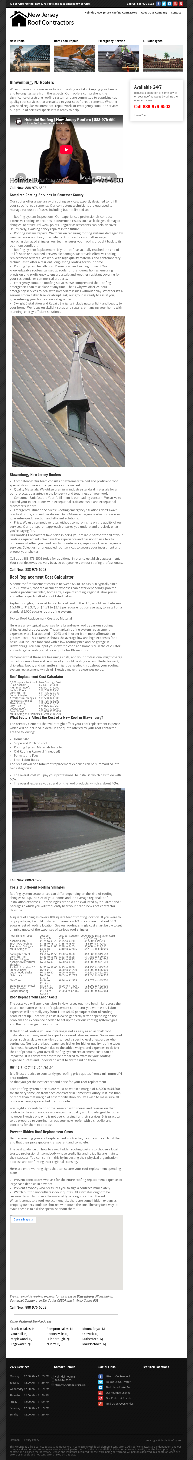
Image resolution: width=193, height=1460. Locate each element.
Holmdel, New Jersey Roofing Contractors (111, 12)
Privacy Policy (31, 1440)
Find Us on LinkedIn (118, 1387)
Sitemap (15, 1440)
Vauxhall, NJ (19, 1334)
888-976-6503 (145, 3)
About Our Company (154, 12)
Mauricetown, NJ (94, 1344)
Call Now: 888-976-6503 (28, 188)
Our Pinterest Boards (118, 1398)
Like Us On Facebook (118, 1376)
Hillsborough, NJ (58, 1339)
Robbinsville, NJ (57, 1334)
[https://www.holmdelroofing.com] (42, 27)
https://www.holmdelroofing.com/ (70, 1385)
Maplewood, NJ (21, 1339)
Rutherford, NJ (92, 1339)
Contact (176, 12)
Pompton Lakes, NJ (60, 1329)
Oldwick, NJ (90, 1334)
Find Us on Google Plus (119, 1404)
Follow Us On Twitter (118, 1382)
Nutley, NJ (54, 1344)
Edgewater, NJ (21, 1344)
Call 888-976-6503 (152, 106)
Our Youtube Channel (118, 1393)
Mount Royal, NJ (93, 1329)
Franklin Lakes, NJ (23, 1329)
